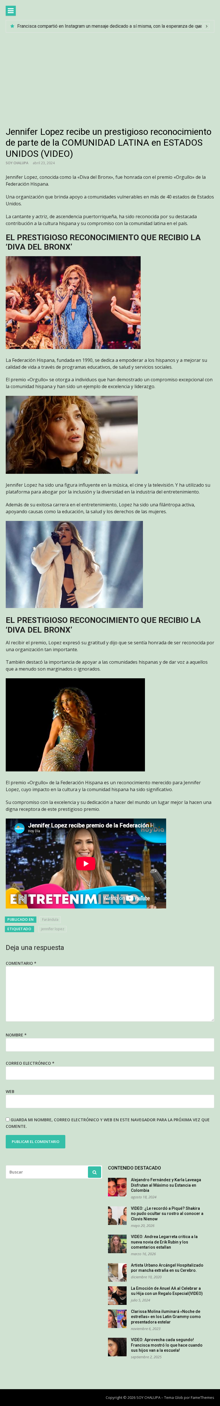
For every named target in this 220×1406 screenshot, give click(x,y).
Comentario (21, 963)
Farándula (50, 919)
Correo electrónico (30, 1063)
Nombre (16, 1035)
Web (10, 1091)
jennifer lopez (52, 928)
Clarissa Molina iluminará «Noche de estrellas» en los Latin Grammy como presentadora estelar (166, 1316)
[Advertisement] (110, 75)
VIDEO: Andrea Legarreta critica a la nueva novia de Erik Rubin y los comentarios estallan (164, 1241)
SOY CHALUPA (17, 163)
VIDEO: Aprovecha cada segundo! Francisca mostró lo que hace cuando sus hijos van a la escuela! (167, 1345)
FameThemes (202, 1397)
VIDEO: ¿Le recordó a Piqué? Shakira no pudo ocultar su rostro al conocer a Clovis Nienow (167, 1213)
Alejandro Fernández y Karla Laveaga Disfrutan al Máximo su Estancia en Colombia (166, 1185)
